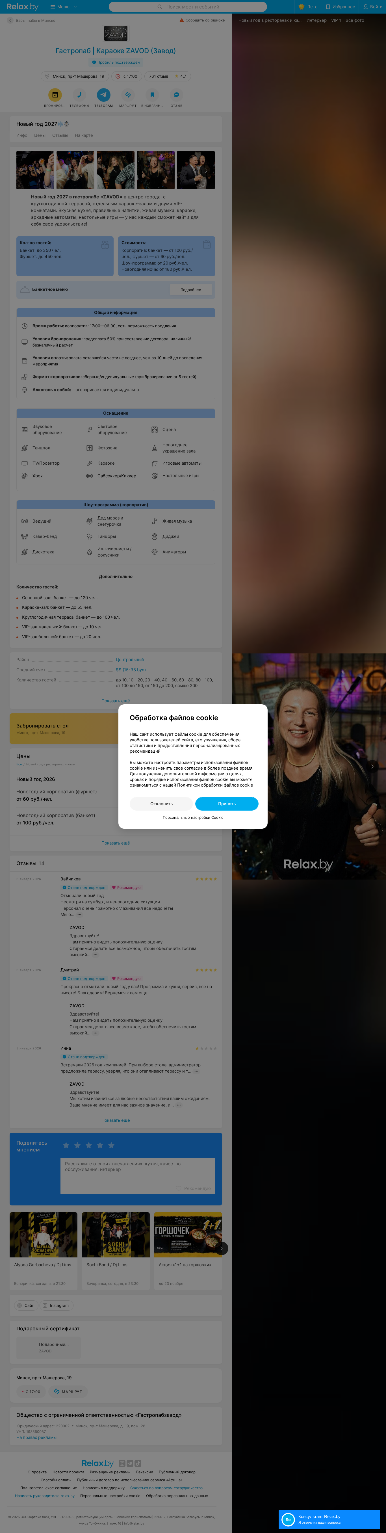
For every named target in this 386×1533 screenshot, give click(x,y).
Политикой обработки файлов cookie (215, 785)
